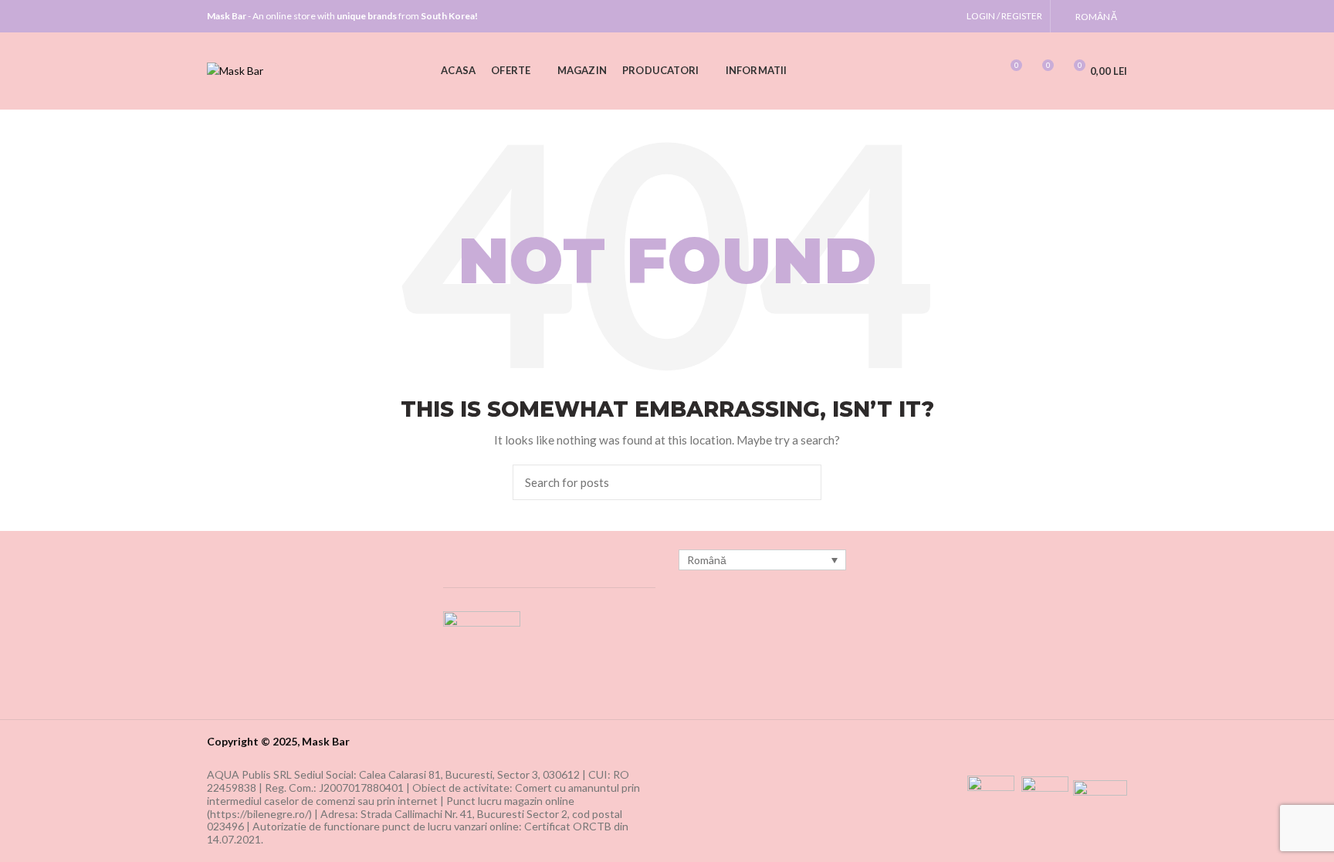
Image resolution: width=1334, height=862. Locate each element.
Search (800, 482)
